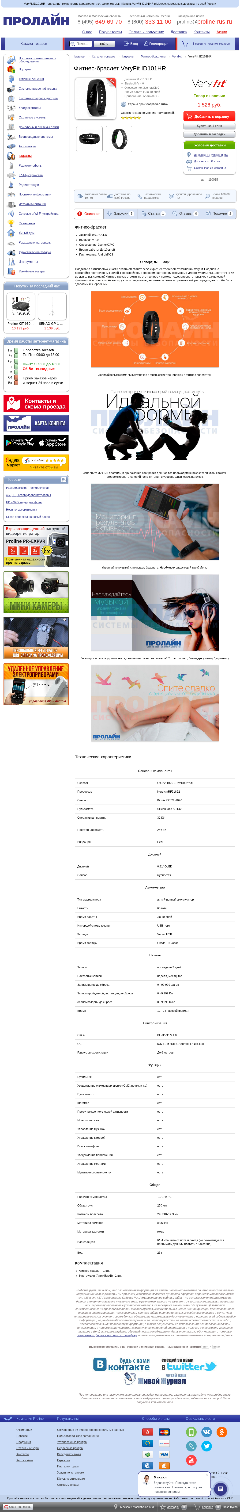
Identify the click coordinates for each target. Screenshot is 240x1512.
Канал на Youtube (191, 1460)
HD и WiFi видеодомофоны (24, 502)
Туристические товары (35, 252)
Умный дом (26, 233)
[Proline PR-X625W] (52, 306)
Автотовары (27, 146)
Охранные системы (32, 117)
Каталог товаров (34, 44)
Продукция (23, 1442)
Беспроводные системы (36, 136)
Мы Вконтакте (206, 1432)
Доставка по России (207, 161)
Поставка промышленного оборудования (37, 60)
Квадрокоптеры (30, 108)
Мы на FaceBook (206, 1460)
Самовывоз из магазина (210, 168)
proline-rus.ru (204, 21)
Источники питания (32, 204)
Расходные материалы (35, 242)
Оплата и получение (146, 32)
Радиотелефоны (30, 165)
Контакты (202, 32)
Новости (14, 479)
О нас (87, 32)
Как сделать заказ (69, 1454)
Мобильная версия (191, 1432)
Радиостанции (29, 185)
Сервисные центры (70, 1448)
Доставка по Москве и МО (211, 155)
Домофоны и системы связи (39, 127)
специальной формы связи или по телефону (107, 1335)
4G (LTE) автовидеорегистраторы (28, 495)
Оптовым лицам (68, 1484)
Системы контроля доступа (38, 98)
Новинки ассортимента (21, 509)
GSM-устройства (31, 175)
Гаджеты (25, 156)
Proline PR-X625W (53, 323)
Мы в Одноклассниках (222, 1432)
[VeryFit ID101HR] (95, 116)
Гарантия (63, 1460)
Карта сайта (24, 1460)
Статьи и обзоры (27, 1448)
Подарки (25, 69)
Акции (222, 32)
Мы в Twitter (206, 1446)
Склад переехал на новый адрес (28, 517)
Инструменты (28, 261)
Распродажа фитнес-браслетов (27, 487)
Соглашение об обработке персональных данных (90, 1430)
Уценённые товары (32, 271)
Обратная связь (19, 1506)
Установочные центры (72, 1442)
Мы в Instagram (222, 1446)
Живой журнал (191, 1446)
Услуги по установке (70, 1472)
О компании (24, 1430)
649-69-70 (100, 21)
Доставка (179, 32)
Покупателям (110, 32)
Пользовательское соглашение (78, 1436)
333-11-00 (149, 21)
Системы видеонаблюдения (38, 88)
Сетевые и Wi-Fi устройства (38, 213)
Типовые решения (31, 79)
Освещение (27, 223)
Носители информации (35, 194)
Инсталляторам (68, 1466)
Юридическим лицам (71, 1478)
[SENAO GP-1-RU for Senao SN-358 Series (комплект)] (20, 306)
